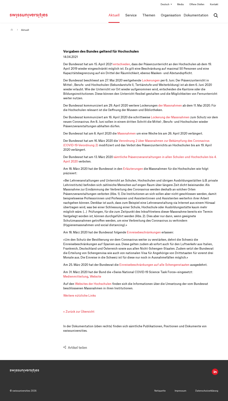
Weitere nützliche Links (79, 295)
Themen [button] (148, 15)
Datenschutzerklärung (206, 391)
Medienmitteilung (75, 276)
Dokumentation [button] (196, 15)
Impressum (180, 391)
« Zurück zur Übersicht (78, 311)
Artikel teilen (77, 347)
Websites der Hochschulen (93, 284)
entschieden (121, 64)
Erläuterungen (132, 168)
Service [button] (131, 15)
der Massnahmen (170, 105)
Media (180, 4)
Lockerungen (151, 80)
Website (95, 276)
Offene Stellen (196, 4)
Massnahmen (126, 133)
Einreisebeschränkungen (144, 232)
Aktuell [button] (114, 15)
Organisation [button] (171, 15)
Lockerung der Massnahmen (170, 117)
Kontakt (214, 4)
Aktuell (25, 30)
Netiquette (160, 391)
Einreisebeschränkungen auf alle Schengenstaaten (154, 264)
